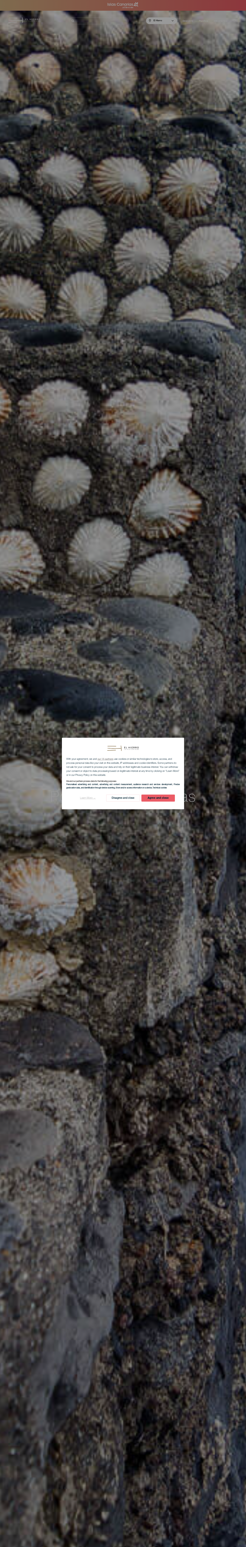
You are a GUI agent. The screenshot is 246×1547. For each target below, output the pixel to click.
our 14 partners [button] (105, 759)
